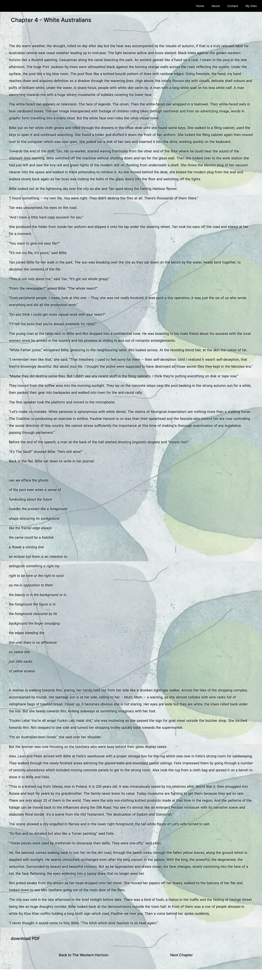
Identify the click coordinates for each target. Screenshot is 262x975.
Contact (232, 6)
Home (200, 6)
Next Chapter (181, 955)
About (216, 6)
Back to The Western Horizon (83, 955)
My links (251, 6)
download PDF (25, 938)
